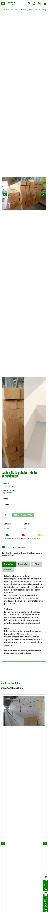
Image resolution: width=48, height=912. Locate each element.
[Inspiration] (46, 904)
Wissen (46, 911)
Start (3, 10)
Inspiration (46, 906)
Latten (16, 10)
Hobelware (9, 10)
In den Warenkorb (23, 515)
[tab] (9, 564)
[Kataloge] (46, 895)
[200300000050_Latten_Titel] (24, 194)
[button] (3, 3)
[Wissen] (46, 909)
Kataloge (45, 897)
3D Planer (45, 901)
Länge (5, 499)
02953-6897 (33, 538)
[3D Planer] (46, 900)
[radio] (7, 504)
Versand (9, 493)
